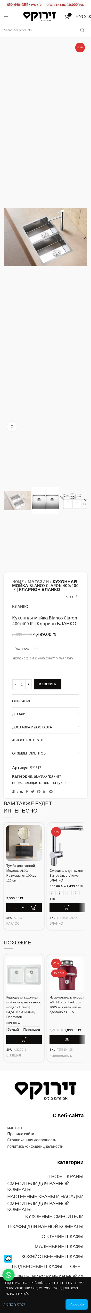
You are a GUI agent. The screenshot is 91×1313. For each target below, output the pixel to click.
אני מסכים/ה (76, 1304)
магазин (38, 581)
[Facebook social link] (26, 791)
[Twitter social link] (32, 791)
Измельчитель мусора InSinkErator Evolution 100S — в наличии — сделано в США (67, 1004)
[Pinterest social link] (39, 791)
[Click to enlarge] (12, 426)
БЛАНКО (20, 606)
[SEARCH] (82, 30)
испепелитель (61, 1055)
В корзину (48, 684)
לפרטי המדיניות (14, 1304)
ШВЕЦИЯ (13, 1055)
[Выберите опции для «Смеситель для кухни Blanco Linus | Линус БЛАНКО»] (67, 907)
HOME (18, 581)
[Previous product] (66, 596)
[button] (8, 1275)
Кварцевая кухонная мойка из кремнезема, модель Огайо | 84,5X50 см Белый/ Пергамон (23, 1007)
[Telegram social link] (51, 791)
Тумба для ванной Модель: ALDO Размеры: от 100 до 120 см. (21, 872)
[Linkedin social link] (45, 791)
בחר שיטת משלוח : (32, 648)
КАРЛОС (13, 923)
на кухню (59, 782)
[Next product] (76, 596)
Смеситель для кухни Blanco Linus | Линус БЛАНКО (66, 875)
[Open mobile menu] (6, 16)
